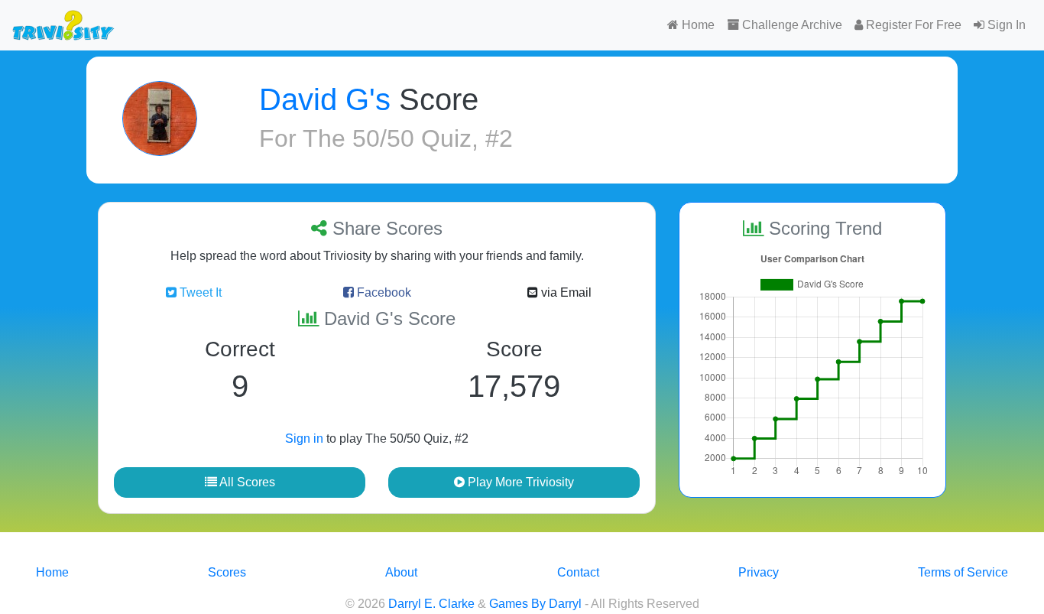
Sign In (1005, 24)
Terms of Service (963, 572)
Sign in (304, 438)
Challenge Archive (790, 24)
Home (697, 24)
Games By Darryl (535, 603)
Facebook (382, 292)
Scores (227, 572)
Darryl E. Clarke (431, 603)
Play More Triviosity (519, 482)
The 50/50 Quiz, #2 (408, 138)
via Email (565, 292)
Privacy (758, 572)
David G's (325, 99)
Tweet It (199, 292)
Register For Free (912, 24)
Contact (578, 572)
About (401, 572)
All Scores (246, 482)
